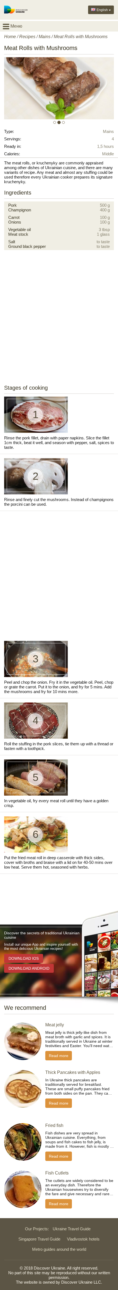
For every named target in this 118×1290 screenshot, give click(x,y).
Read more (58, 1055)
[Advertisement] (59, 319)
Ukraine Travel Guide (72, 1228)
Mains (44, 36)
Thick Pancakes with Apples (72, 1072)
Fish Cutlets (57, 1173)
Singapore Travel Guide (39, 1239)
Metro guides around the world (59, 1249)
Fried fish (54, 1125)
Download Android (29, 968)
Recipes (27, 36)
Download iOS (24, 958)
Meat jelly (54, 1024)
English (102, 10)
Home (10, 36)
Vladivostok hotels (83, 1239)
